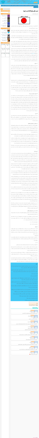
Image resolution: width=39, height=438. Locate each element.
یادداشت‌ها (37, 7)
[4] (11, 50)
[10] (33, 128)
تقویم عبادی (19, 5)
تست (34, 7)
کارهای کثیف (5, 20)
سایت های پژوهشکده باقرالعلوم (6, 42)
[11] (31, 167)
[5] (35, 53)
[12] (36, 298)
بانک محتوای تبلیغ (30, 5)
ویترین (3, 5)
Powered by (35, 437)
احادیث (12, 5)
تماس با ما (33, 0)
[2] (17, 37)
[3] (12, 46)
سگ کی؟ (6, 17)
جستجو (30, 0)
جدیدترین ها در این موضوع (6, 13)
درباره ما (35, 0)
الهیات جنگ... (5, 22)
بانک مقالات (26, 5)
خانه (37, 0)
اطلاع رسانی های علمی (35, 5)
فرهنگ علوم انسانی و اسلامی (8, 5)
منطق (9, 12)
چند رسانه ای (16, 5)
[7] (25, 53)
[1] (30, 37)
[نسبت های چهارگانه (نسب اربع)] (24, 20)
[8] (11, 117)
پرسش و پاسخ (22, 5)
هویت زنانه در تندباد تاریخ (4, 15)
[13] (31, 255)
